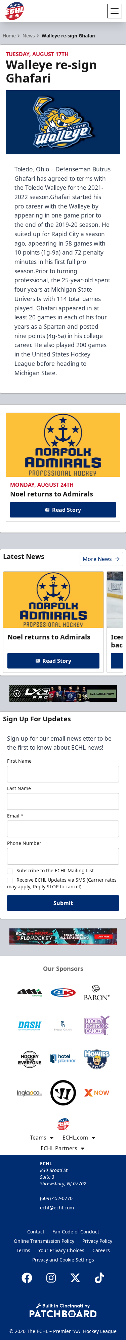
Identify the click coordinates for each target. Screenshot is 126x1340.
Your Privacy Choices (61, 1250)
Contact (35, 1231)
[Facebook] (26, 1278)
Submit (63, 903)
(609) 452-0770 (56, 1198)
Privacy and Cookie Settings (63, 1259)
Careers (101, 1250)
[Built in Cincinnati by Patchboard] (63, 1310)
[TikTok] (99, 1278)
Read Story (66, 509)
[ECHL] (14, 11)
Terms (23, 1250)
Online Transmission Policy (44, 1241)
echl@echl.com (57, 1207)
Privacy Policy (97, 1241)
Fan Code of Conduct (75, 1231)
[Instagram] (51, 1278)
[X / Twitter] (75, 1278)
